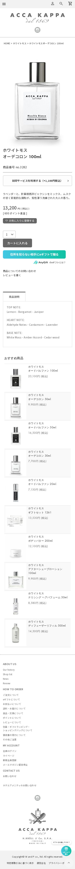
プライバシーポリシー (60, 862)
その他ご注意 (9, 739)
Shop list (7, 674)
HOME (7, 43)
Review (6, 683)
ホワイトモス (19, 43)
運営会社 (41, 862)
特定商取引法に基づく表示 (20, 862)
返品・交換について (13, 713)
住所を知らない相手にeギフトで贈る (34, 254)
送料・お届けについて (14, 708)
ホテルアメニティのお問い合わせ (19, 785)
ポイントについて (12, 717)
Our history (9, 669)
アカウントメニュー (52, 3)
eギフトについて (11, 699)
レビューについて (12, 722)
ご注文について (11, 694)
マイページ (8, 755)
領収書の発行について (14, 734)
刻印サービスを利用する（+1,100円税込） (37, 180)
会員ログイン (9, 750)
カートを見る (61, 3)
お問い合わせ (9, 776)
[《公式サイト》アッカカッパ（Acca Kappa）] (37, 15)
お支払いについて (12, 703)
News (6, 678)
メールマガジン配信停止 (15, 764)
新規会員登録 (9, 760)
